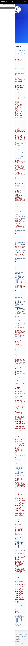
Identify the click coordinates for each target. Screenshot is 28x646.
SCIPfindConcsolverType (18, 289)
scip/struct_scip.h (18, 154)
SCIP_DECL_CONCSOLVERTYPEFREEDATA (18, 259)
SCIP (15, 188)
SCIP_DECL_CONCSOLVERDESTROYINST (18, 210)
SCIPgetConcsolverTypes (18, 363)
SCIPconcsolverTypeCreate (18, 302)
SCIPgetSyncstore (17, 608)
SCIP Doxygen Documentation (9, 7)
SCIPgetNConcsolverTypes (18, 384)
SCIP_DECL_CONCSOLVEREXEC (18, 224)
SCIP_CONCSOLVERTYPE (18, 272)
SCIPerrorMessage (17, 293)
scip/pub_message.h (18, 147)
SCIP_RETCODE (15, 185)
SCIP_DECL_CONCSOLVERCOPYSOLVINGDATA (18, 231)
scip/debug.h (16, 145)
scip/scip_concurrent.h (18, 149)
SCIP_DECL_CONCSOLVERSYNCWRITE (18, 243)
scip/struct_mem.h (18, 152)
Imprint (17, 641)
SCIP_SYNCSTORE (16, 607)
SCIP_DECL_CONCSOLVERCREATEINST (18, 204)
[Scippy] (17, 9)
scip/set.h (21, 151)
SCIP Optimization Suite (8, 2)
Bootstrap (20, 643)
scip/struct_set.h (18, 156)
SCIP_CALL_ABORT (18, 615)
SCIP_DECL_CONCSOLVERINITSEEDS (18, 217)
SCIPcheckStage (16, 276)
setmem (17, 305)
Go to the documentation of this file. (17, 50)
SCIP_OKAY (21, 327)
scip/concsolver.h (18, 143)
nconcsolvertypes (17, 397)
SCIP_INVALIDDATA (17, 297)
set (17, 303)
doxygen (24, 636)
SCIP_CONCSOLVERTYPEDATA (18, 266)
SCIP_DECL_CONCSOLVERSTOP (18, 236)
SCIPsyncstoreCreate (18, 472)
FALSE (17, 279)
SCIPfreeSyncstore (17, 534)
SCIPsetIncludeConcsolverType (18, 324)
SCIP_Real (16, 196)
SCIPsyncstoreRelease (18, 550)
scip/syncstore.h (17, 158)
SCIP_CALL (16, 275)
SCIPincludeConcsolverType (18, 187)
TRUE (17, 278)
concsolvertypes (17, 377)
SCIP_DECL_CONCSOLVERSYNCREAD (18, 251)
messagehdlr (16, 304)
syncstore (18, 473)
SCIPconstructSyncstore (18, 455)
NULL (23, 290)
